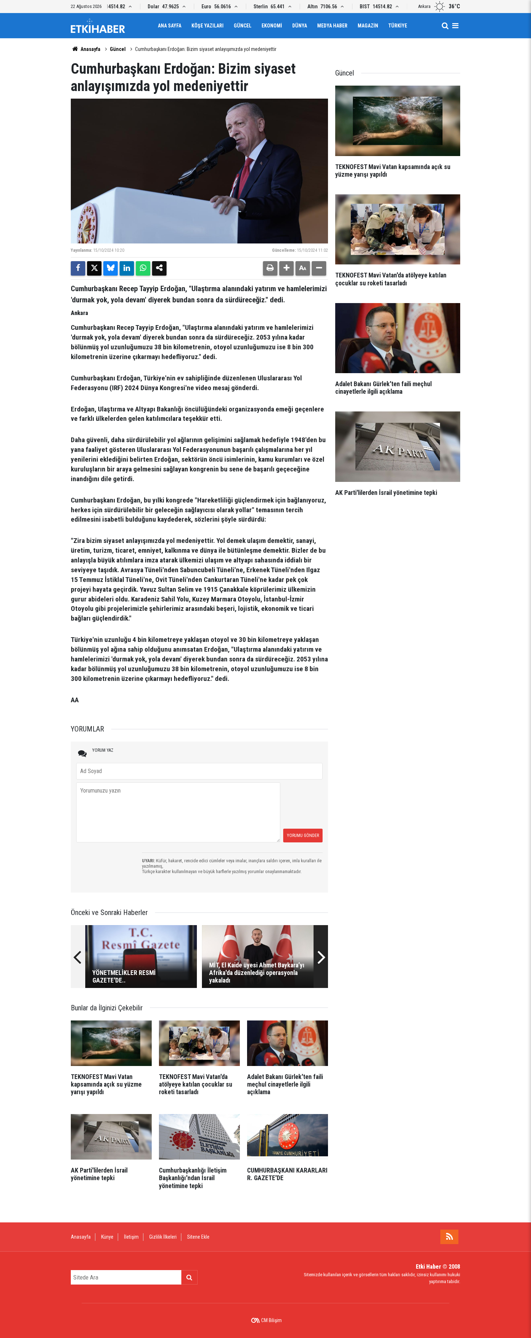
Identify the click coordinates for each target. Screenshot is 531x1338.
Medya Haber (332, 26)
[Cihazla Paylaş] (159, 268)
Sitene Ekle (198, 1237)
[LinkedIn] (127, 268)
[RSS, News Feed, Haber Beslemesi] (449, 1237)
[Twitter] (94, 268)
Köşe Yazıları (207, 26)
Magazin (368, 26)
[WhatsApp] (143, 268)
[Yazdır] (270, 268)
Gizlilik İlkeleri (163, 1237)
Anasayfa (89, 49)
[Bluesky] (110, 268)
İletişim (131, 1237)
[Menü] (455, 25)
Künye (107, 1237)
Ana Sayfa (169, 26)
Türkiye (397, 26)
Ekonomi (272, 26)
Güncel (242, 26)
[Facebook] (78, 268)
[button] (286, 268)
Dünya (299, 26)
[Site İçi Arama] (445, 25)
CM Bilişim (271, 1320)
